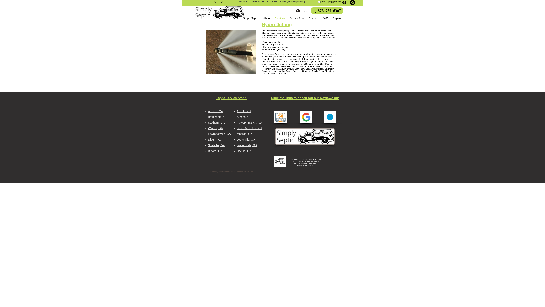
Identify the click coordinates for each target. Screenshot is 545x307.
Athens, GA (244, 116)
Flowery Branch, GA (249, 122)
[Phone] (314, 10)
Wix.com (250, 172)
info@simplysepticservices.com (306, 163)
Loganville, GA (246, 139)
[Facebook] (344, 2)
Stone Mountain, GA (249, 128)
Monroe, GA (244, 133)
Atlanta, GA (244, 111)
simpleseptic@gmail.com (331, 2)
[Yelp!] (352, 2)
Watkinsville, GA (247, 145)
